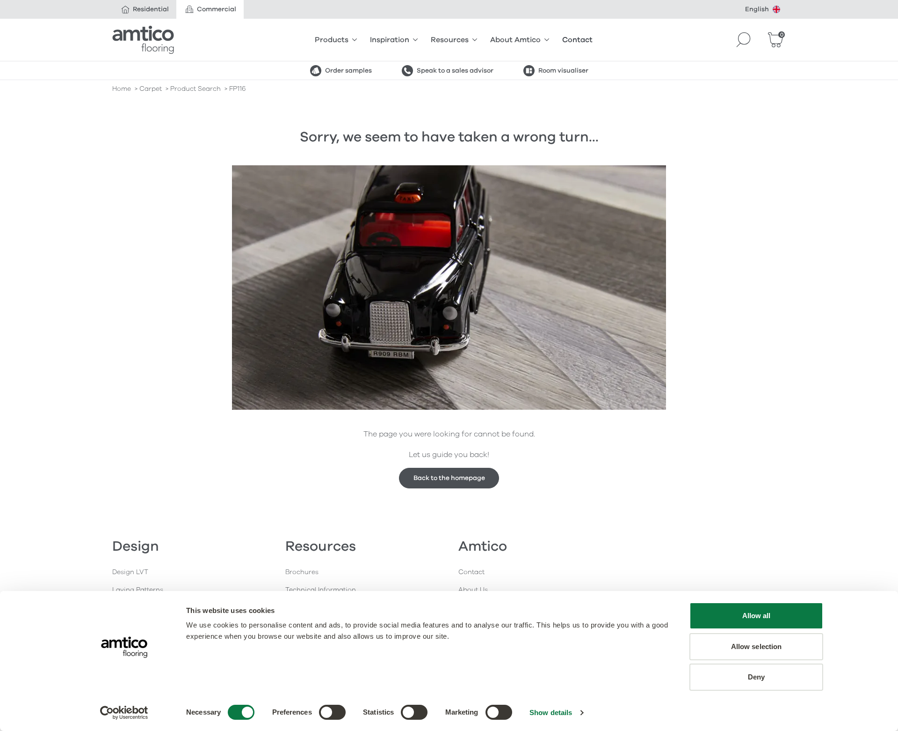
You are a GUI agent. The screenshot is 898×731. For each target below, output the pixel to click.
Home (121, 88)
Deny (756, 677)
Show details (550, 712)
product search (195, 88)
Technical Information (320, 589)
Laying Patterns (137, 589)
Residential (151, 9)
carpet (150, 88)
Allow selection (756, 646)
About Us (473, 589)
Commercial (216, 9)
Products (331, 40)
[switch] (332, 712)
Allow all (756, 616)
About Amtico (515, 40)
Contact (577, 40)
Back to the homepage (449, 477)
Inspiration (389, 40)
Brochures (302, 572)
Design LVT (130, 572)
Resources (450, 40)
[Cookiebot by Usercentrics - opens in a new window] (124, 713)
